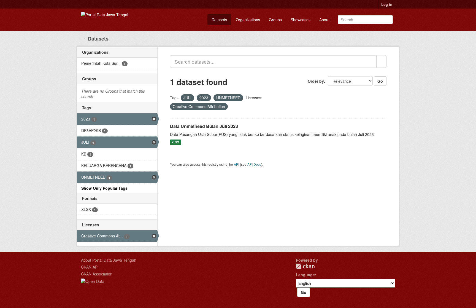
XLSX (175, 142)
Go (380, 81)
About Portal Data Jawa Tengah (108, 260)
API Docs (254, 164)
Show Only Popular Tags (104, 188)
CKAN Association (96, 274)
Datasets (219, 19)
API (236, 164)
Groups (275, 19)
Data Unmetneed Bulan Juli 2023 (204, 126)
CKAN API (90, 267)
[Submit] (387, 19)
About (324, 19)
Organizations (248, 19)
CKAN (305, 266)
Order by (316, 81)
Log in (386, 4)
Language (305, 274)
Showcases (300, 19)
